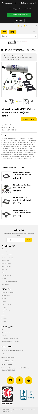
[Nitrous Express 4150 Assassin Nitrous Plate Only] (6, 214)
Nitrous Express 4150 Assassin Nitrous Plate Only (22, 211)
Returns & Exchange (7, 258)
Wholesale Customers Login (9, 338)
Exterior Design (6, 304)
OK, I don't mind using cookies (19, 15)
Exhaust (3, 301)
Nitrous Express (10, 127)
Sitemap (3, 278)
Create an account (31, 26)
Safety (3, 316)
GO (28, 240)
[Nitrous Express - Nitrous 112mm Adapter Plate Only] (6, 176)
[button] (12, 32)
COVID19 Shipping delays (9, 281)
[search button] (35, 36)
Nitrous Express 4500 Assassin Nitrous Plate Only (22, 199)
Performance (5, 313)
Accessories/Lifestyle (7, 292)
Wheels (3, 321)
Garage (3, 307)
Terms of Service (6, 275)
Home (4, 55)
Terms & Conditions (7, 255)
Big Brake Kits (5, 295)
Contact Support (6, 263)
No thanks (19, 20)
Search (3, 272)
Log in (21, 26)
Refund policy (5, 284)
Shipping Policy (5, 260)
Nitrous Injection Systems (16, 55)
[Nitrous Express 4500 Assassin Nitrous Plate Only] (6, 202)
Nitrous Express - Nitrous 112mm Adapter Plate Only (22, 173)
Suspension (4, 318)
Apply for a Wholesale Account (10, 341)
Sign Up (3, 335)
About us (4, 249)
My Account (4, 330)
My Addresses (5, 333)
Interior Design (6, 310)
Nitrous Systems (10, 125)
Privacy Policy (5, 252)
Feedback (4, 269)
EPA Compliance (6, 266)
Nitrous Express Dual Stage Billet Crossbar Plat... (22, 186)
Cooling (3, 298)
